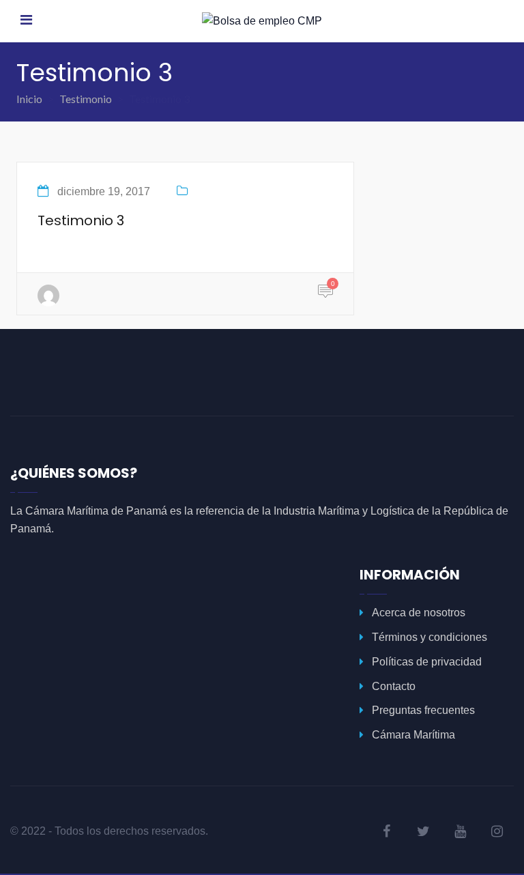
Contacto (394, 686)
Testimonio (85, 98)
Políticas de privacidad (427, 662)
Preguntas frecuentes (423, 710)
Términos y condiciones (429, 637)
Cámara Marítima (413, 735)
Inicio (29, 98)
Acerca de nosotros (418, 612)
